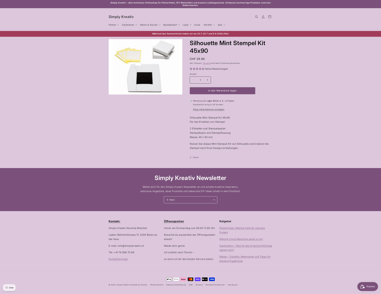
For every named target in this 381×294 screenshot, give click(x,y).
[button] (113, 25)
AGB (191, 285)
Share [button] (196, 157)
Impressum (233, 285)
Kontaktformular (118, 259)
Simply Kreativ (123, 285)
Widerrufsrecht (156, 285)
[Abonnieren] (214, 199)
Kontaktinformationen (215, 285)
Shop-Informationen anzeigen (208, 109)
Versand (206, 63)
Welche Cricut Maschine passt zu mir (241, 239)
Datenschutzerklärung (176, 285)
